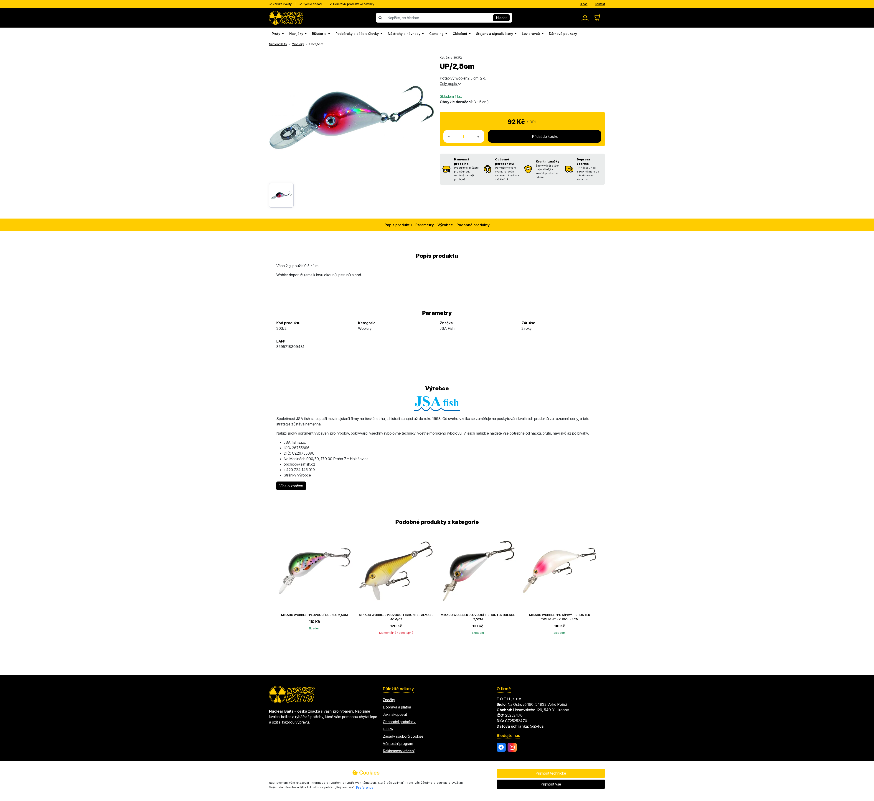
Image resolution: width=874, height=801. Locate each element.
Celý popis (449, 83)
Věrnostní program (398, 743)
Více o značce (291, 486)
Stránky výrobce (297, 475)
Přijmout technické (551, 773)
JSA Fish (447, 328)
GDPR (388, 729)
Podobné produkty (473, 225)
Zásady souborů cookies (403, 736)
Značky (389, 700)
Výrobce (445, 225)
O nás (583, 4)
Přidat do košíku (544, 136)
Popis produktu (398, 225)
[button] (278, 33)
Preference (364, 787)
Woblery (365, 328)
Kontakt (600, 4)
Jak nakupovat (395, 714)
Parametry (424, 225)
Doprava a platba (397, 707)
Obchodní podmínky (399, 721)
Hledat (501, 17)
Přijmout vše (551, 784)
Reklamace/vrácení (398, 751)
